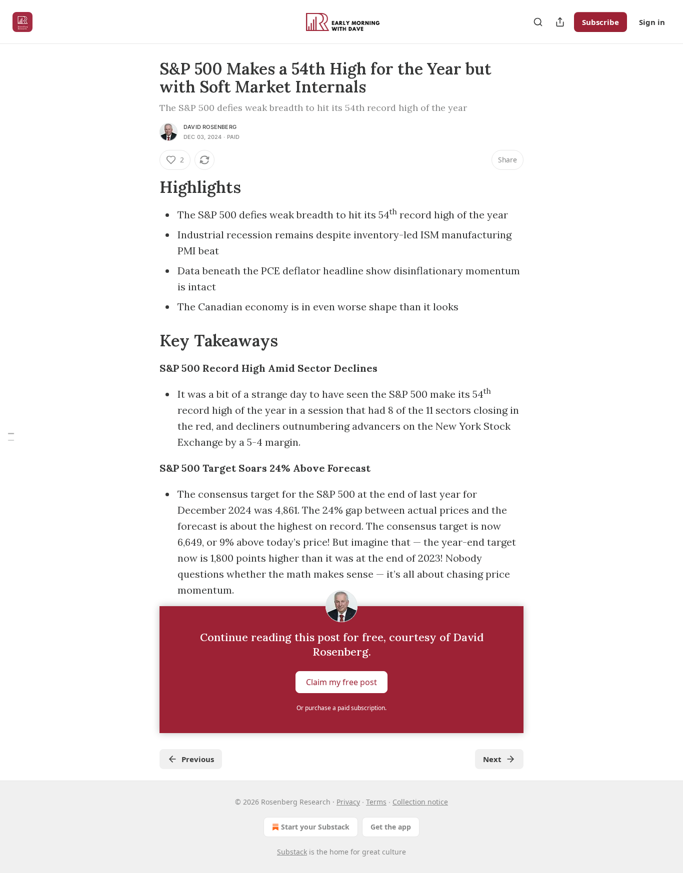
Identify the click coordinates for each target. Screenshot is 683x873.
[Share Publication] (560, 22)
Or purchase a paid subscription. (341, 708)
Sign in (652, 22)
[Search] (538, 22)
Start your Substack (315, 827)
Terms (376, 802)
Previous (198, 759)
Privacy (348, 802)
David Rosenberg (210, 126)
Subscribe (600, 22)
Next (492, 759)
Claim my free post (341, 682)
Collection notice (420, 802)
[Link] (146, 187)
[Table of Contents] (11, 436)
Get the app (390, 827)
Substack (292, 852)
